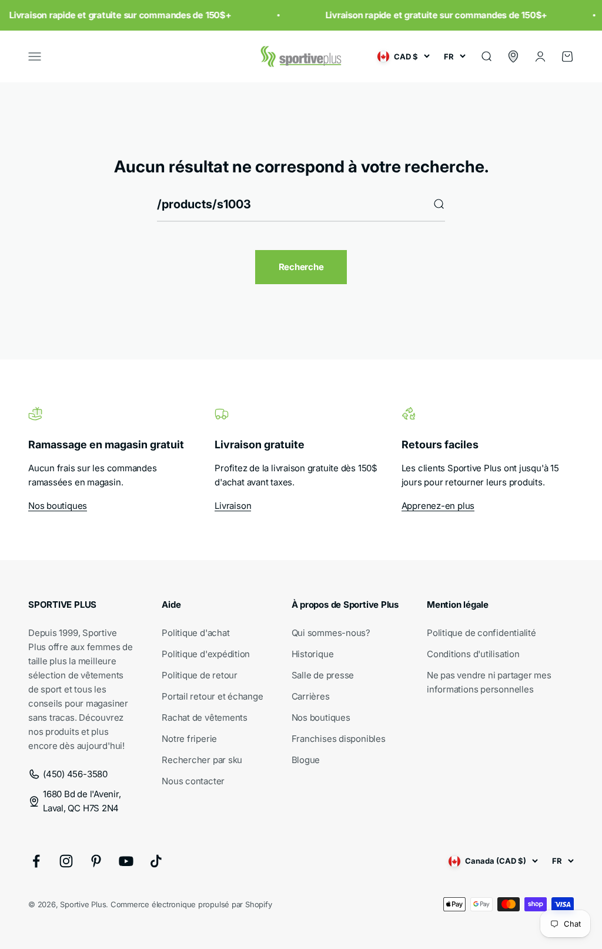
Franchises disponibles (339, 738)
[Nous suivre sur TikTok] (156, 861)
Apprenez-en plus (438, 505)
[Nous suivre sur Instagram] (66, 861)
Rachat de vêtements (205, 717)
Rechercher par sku (202, 759)
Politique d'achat (195, 632)
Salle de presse (323, 675)
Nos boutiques (57, 505)
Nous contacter (193, 781)
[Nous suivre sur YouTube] (126, 861)
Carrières (311, 696)
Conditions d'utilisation (473, 654)
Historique (313, 654)
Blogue (306, 759)
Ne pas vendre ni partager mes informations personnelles (489, 682)
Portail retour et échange (212, 696)
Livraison (233, 505)
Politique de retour (200, 675)
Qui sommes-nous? (331, 632)
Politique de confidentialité (481, 632)
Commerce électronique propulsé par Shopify (191, 904)
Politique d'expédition (206, 654)
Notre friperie (189, 738)
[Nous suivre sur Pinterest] (96, 861)
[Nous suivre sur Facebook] (36, 861)
